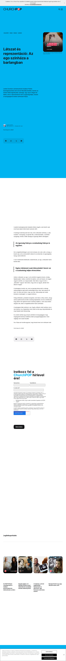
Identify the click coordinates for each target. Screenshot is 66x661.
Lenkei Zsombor (10, 124)
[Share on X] (16, 140)
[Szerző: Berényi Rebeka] (37, 571)
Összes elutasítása (49, 655)
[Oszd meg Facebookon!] (5, 140)
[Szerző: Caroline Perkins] (36, 571)
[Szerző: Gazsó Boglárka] (52, 571)
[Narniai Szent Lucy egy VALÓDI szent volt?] (56, 564)
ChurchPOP (6, 32)
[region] (33, 655)
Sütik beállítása (49, 651)
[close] (64, 3)
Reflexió (15, 32)
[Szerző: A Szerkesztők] (5, 571)
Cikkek (11, 32)
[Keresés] (59, 9)
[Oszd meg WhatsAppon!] (11, 140)
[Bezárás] (64, 654)
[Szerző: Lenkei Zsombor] (4, 125)
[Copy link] (21, 140)
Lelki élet (20, 32)
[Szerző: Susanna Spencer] (21, 571)
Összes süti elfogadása (49, 658)
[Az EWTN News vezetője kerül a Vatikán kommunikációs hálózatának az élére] (10, 564)
